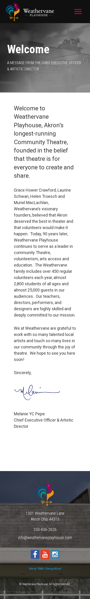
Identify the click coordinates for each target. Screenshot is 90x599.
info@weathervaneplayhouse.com (45, 537)
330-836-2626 (45, 529)
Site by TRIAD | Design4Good (45, 568)
